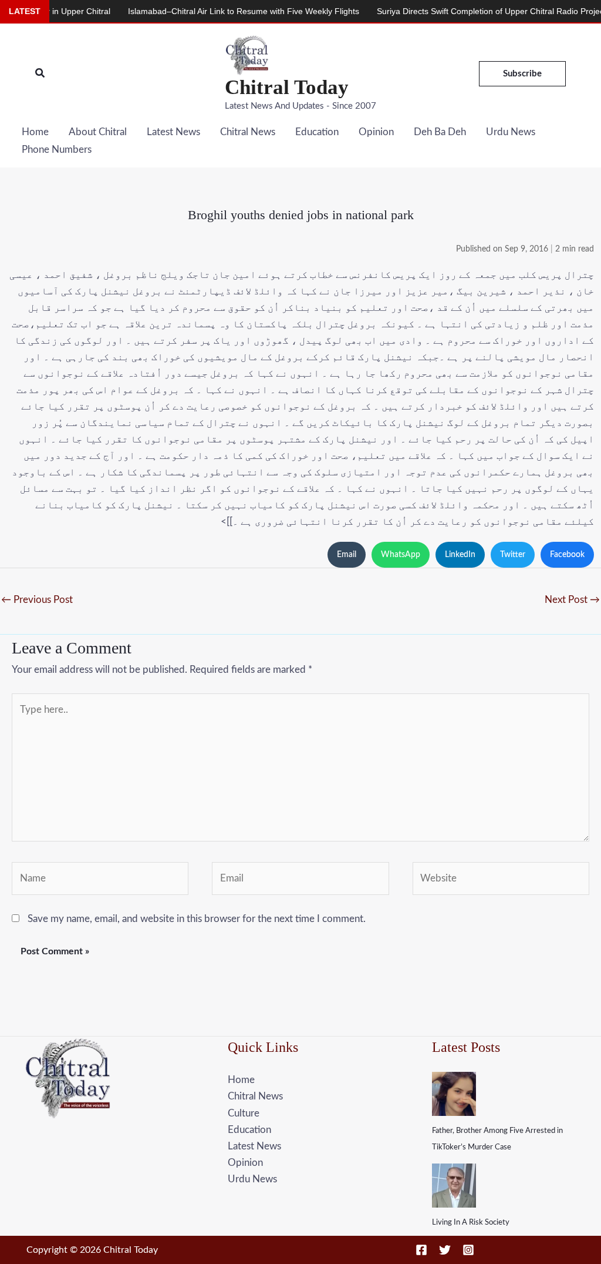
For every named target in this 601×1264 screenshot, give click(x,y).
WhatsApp (400, 555)
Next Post (572, 600)
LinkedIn (460, 555)
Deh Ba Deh (440, 132)
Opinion (376, 132)
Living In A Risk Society (470, 1222)
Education (317, 132)
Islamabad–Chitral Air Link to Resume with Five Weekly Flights (220, 11)
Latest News (173, 132)
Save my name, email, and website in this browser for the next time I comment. (197, 919)
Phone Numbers (57, 150)
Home (35, 132)
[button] (40, 74)
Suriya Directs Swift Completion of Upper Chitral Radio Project (468, 11)
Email (346, 555)
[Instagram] (468, 1250)
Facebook (567, 555)
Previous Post (37, 600)
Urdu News (510, 132)
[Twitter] (445, 1250)
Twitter (512, 555)
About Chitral (98, 132)
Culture (243, 1113)
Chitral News (247, 132)
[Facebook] (421, 1250)
